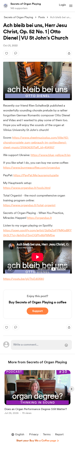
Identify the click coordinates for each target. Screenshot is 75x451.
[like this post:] (6, 53)
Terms (47, 434)
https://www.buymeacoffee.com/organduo (31, 167)
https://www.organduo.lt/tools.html (26, 188)
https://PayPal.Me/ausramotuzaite (36, 175)
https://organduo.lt (39, 217)
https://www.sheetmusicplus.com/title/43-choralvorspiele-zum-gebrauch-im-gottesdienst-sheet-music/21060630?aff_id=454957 (36, 142)
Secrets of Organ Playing (25, 3)
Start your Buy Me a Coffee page (36, 440)
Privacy (33, 434)
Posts (41, 17)
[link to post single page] (37, 393)
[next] (71, 389)
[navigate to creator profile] (5, 5)
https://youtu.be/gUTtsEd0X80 (23, 279)
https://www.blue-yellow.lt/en (50, 155)
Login (62, 4)
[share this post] (69, 53)
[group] (37, 394)
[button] (71, 6)
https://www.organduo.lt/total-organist (29, 205)
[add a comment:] (15, 53)
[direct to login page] (41, 345)
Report (59, 434)
